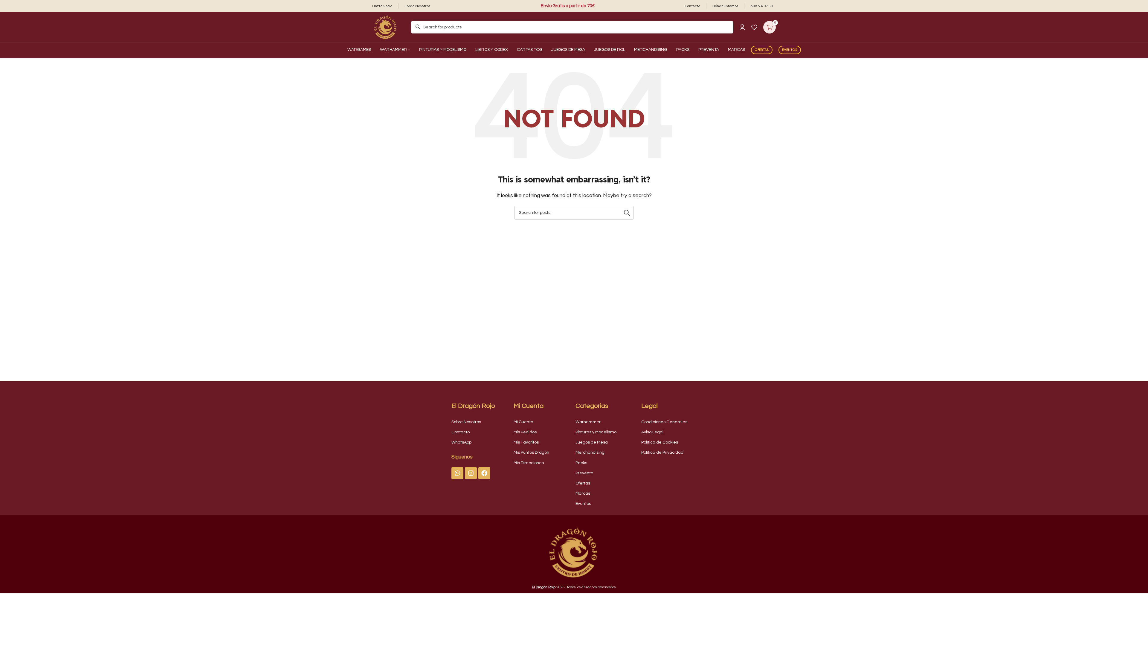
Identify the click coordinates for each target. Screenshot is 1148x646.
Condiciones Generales (664, 422)
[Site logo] (385, 27)
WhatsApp (461, 442)
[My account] (742, 27)
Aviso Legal (652, 432)
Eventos (789, 50)
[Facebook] (484, 473)
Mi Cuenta (523, 422)
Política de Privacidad (662, 452)
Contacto (460, 432)
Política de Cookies (659, 442)
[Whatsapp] (457, 473)
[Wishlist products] (754, 27)
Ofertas (762, 50)
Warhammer (588, 422)
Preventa (584, 473)
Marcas (582, 493)
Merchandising (589, 452)
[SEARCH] (627, 213)
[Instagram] (471, 473)
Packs (581, 463)
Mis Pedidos (525, 432)
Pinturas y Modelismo (595, 432)
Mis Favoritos (526, 442)
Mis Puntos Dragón (531, 452)
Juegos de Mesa (591, 442)
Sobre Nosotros (466, 422)
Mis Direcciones (529, 463)
